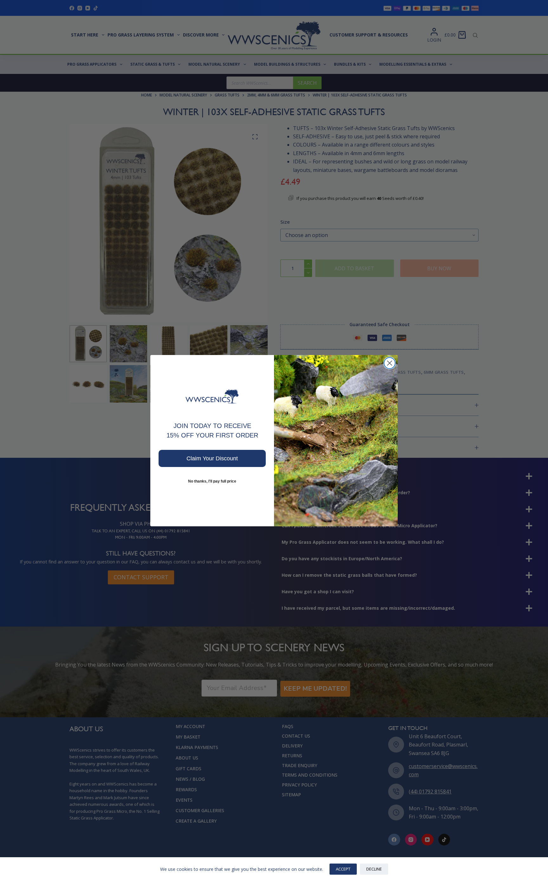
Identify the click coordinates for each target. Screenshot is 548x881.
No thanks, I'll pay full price (212, 481)
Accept (343, 869)
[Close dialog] (389, 363)
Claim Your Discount (212, 458)
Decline (374, 869)
